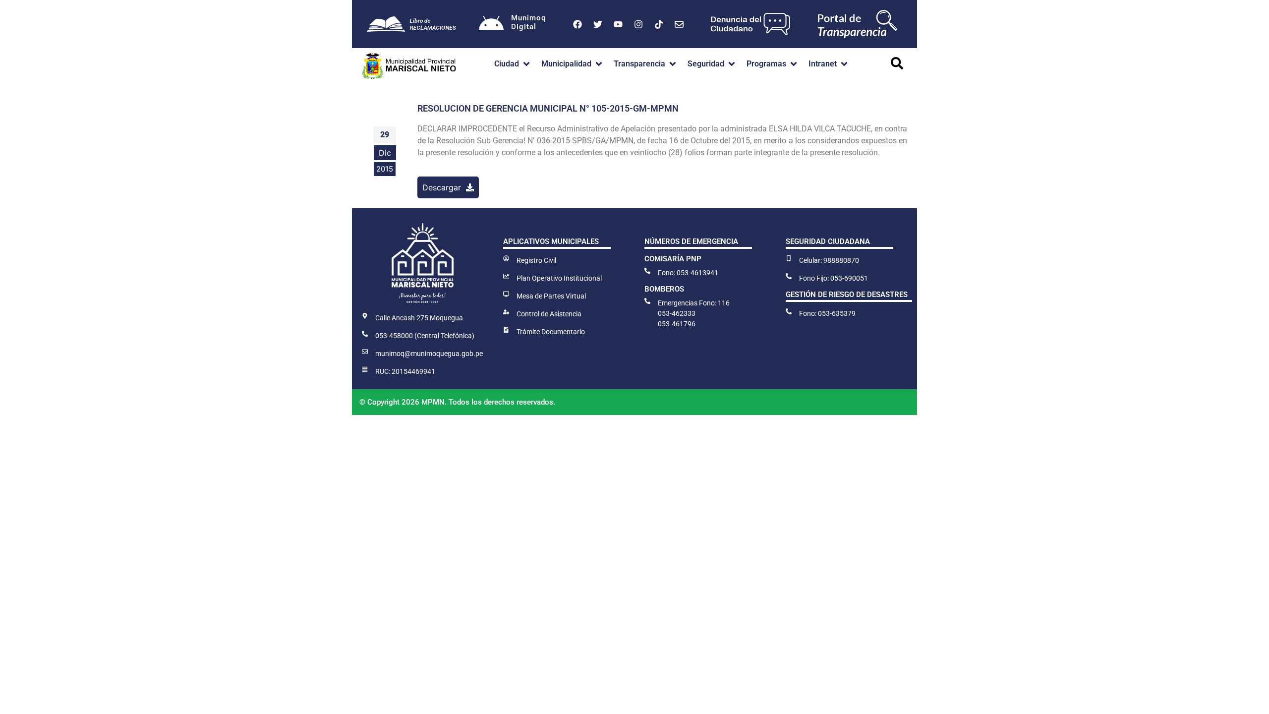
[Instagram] (638, 24)
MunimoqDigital (528, 22)
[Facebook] (577, 24)
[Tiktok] (659, 24)
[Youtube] (618, 24)
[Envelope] (679, 24)
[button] (512, 64)
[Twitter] (598, 24)
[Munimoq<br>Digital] (491, 24)
